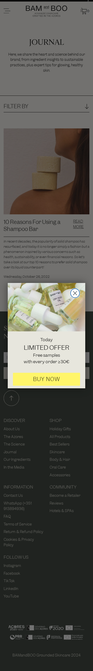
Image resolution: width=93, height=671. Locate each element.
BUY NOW (46, 379)
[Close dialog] (75, 293)
